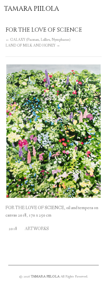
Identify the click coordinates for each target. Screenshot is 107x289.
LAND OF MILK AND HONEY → (32, 45)
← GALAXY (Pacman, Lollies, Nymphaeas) (37, 39)
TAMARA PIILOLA (31, 8)
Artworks (37, 229)
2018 (13, 229)
